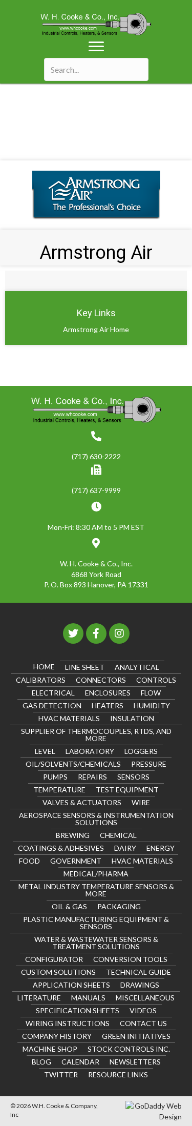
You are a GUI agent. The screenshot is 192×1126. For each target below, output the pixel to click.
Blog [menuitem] (41, 1061)
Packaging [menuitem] (119, 906)
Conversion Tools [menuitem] (130, 959)
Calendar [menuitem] (80, 1061)
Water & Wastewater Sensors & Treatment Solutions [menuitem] (96, 943)
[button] (73, 633)
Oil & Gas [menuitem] (69, 906)
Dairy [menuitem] (125, 848)
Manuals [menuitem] (88, 997)
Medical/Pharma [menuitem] (96, 873)
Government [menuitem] (75, 860)
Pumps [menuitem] (55, 776)
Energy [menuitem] (160, 848)
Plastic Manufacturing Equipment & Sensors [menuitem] (96, 923)
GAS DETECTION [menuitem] (52, 705)
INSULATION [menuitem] (132, 718)
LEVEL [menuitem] (45, 751)
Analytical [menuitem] (137, 667)
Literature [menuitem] (39, 997)
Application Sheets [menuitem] (71, 984)
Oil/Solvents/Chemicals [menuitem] (73, 764)
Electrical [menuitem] (53, 692)
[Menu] (96, 46)
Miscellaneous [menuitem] (145, 997)
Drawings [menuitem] (139, 984)
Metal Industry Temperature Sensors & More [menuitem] (96, 890)
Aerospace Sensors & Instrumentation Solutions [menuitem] (96, 819)
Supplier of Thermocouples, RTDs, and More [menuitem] (96, 735)
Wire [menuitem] (141, 802)
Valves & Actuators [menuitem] (81, 802)
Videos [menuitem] (143, 1010)
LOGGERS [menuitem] (141, 751)
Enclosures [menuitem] (108, 692)
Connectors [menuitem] (101, 679)
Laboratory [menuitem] (90, 751)
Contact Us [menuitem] (143, 1023)
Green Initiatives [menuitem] (136, 1036)
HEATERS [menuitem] (107, 705)
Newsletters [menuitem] (135, 1061)
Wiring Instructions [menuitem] (68, 1023)
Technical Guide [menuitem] (138, 972)
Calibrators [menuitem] (41, 679)
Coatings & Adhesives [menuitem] (61, 848)
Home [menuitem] (44, 666)
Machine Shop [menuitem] (50, 1049)
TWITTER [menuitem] (61, 1074)
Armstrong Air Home (96, 329)
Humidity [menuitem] (152, 705)
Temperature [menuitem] (59, 789)
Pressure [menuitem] (148, 764)
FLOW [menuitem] (151, 692)
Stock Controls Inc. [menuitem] (129, 1049)
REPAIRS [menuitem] (92, 776)
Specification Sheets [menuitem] (77, 1010)
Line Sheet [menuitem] (84, 667)
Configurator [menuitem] (54, 959)
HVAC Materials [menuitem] (69, 718)
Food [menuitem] (29, 860)
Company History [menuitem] (57, 1036)
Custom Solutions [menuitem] (58, 972)
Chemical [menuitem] (118, 835)
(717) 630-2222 (96, 456)
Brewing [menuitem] (73, 835)
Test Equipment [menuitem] (127, 789)
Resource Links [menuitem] (118, 1074)
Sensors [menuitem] (133, 776)
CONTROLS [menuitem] (156, 679)
